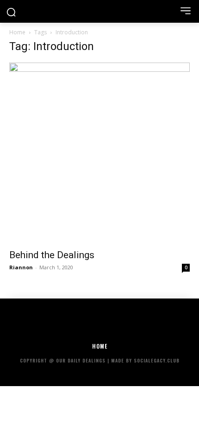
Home (17, 32)
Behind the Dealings (51, 254)
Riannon (21, 267)
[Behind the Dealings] (99, 153)
